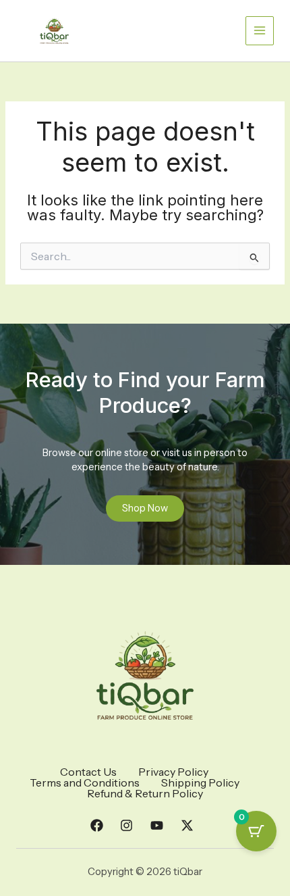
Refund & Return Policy (145, 793)
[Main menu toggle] (259, 30)
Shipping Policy (200, 782)
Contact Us (88, 771)
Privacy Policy (173, 771)
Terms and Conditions (85, 782)
